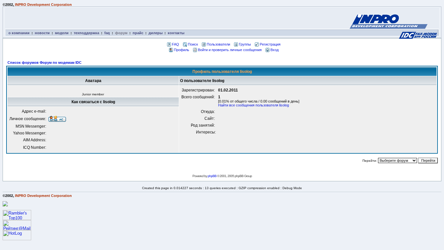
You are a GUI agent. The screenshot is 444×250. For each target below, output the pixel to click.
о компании (19, 33)
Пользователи (218, 44)
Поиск (193, 44)
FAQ (175, 44)
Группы (245, 44)
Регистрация (270, 44)
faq (107, 33)
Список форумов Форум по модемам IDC (44, 62)
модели (62, 33)
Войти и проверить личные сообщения (230, 50)
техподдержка (86, 33)
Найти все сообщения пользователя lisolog (253, 105)
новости (42, 33)
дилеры (156, 33)
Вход (274, 50)
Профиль (181, 50)
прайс (138, 33)
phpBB (212, 176)
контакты (176, 33)
